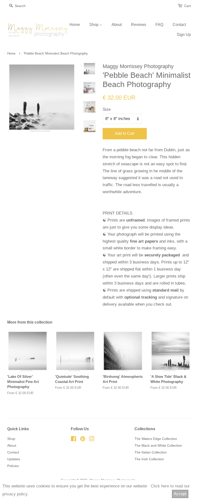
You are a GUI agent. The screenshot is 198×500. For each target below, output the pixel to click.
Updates (13, 459)
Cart (187, 6)
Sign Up (184, 34)
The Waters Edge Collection (155, 439)
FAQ (159, 25)
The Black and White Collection (158, 445)
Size (107, 109)
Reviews (138, 25)
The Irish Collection (149, 459)
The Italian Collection (150, 452)
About (117, 25)
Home (75, 25)
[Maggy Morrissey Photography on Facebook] (73, 440)
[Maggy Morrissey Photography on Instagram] (91, 440)
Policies (13, 466)
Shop (94, 25)
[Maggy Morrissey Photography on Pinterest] (82, 440)
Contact (179, 25)
